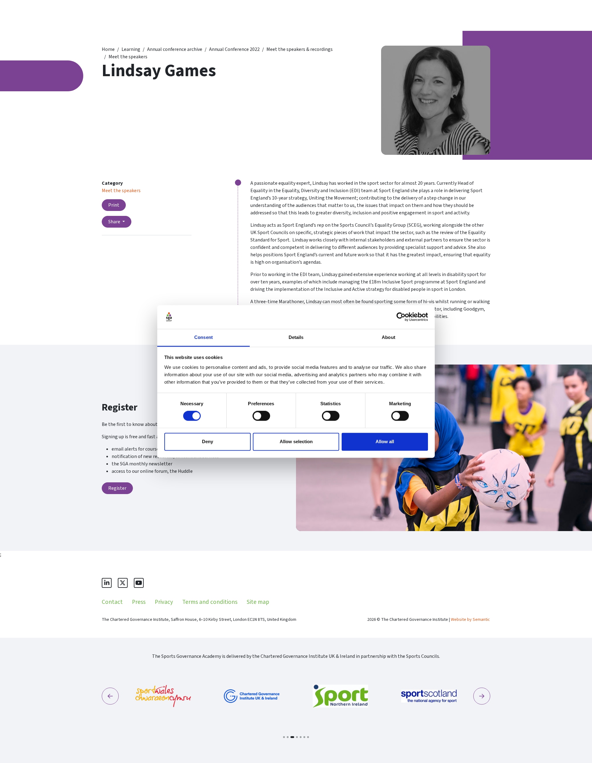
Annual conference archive (174, 49)
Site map (258, 602)
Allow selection (296, 441)
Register (117, 488)
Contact (112, 602)
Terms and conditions (209, 602)
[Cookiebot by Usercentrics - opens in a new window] (401, 317)
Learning (130, 49)
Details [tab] (296, 337)
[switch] (261, 416)
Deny (207, 441)
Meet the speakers (128, 56)
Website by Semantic (470, 620)
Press (139, 602)
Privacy (164, 602)
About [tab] (388, 337)
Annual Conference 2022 (234, 49)
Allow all (385, 441)
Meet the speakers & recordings (299, 49)
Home (108, 49)
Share (114, 221)
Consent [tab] (203, 337)
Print (113, 205)
